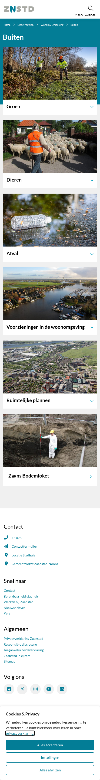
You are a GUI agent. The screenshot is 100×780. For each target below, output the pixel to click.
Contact (9, 590)
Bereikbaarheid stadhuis (21, 596)
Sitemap (9, 661)
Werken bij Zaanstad (18, 602)
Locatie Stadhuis (23, 555)
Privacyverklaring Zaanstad (23, 638)
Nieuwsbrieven (15, 608)
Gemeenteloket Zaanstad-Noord (35, 564)
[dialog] (50, 743)
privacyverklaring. (20, 733)
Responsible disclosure (20, 644)
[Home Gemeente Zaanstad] (19, 9)
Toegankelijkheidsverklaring (24, 650)
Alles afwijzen (50, 770)
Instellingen (50, 757)
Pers (7, 613)
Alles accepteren (50, 745)
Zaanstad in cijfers (17, 656)
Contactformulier (24, 546)
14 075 (17, 538)
